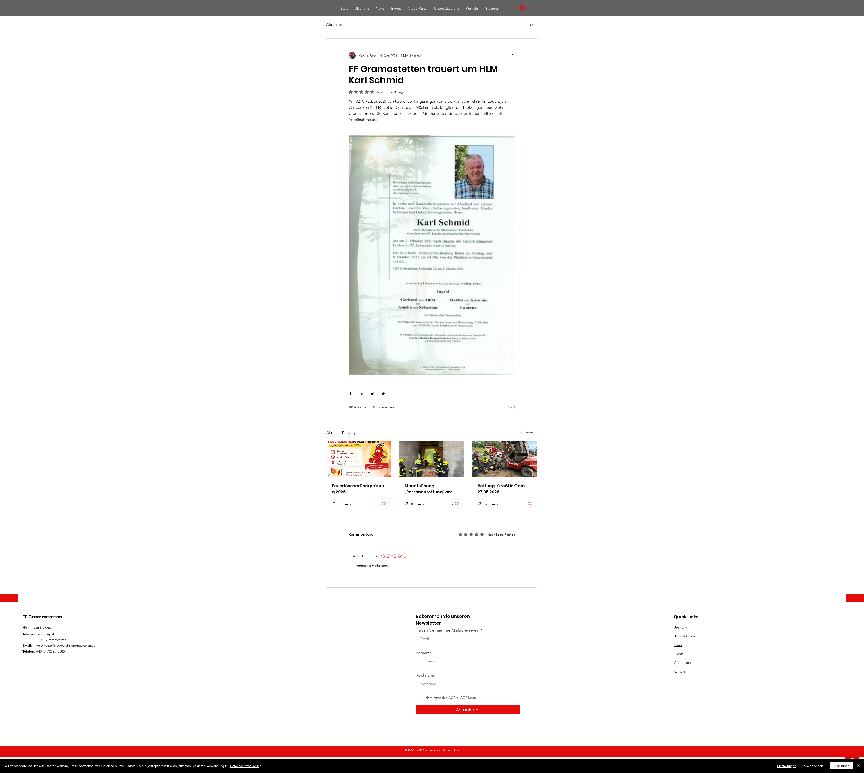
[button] (531, 25)
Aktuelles (334, 24)
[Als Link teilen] (384, 393)
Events (678, 654)
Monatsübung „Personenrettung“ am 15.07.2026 (428, 489)
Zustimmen (841, 766)
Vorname (424, 653)
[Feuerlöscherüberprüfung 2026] (358, 459)
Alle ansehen (528, 432)
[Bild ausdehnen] (432, 255)
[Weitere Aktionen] (512, 55)
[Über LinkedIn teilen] (373, 393)
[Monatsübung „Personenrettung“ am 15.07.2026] (431, 459)
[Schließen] (858, 765)
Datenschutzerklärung (245, 766)
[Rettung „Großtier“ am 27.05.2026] (504, 459)
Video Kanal (683, 662)
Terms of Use (451, 750)
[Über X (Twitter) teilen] (362, 393)
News (678, 645)
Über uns (680, 627)
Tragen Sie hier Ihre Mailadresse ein (447, 630)
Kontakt (679, 671)
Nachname (425, 675)
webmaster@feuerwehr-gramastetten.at (65, 645)
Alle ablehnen (813, 766)
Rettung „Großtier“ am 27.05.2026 (501, 489)
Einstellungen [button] (786, 766)
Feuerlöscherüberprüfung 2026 (358, 489)
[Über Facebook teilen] (351, 393)
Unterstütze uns (685, 636)
